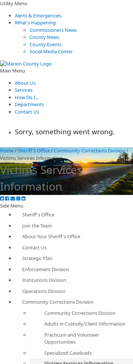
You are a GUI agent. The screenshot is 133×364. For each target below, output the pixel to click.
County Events (46, 44)
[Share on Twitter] (2, 198)
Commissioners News (53, 30)
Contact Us (27, 111)
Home (7, 150)
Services (24, 90)
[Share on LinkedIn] (23, 198)
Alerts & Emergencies (38, 15)
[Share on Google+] (18, 198)
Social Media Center (51, 51)
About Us (25, 83)
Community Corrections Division (89, 150)
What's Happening (35, 22)
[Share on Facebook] (7, 198)
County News (44, 37)
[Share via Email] (12, 198)
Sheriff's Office (34, 150)
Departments (29, 104)
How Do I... (26, 97)
